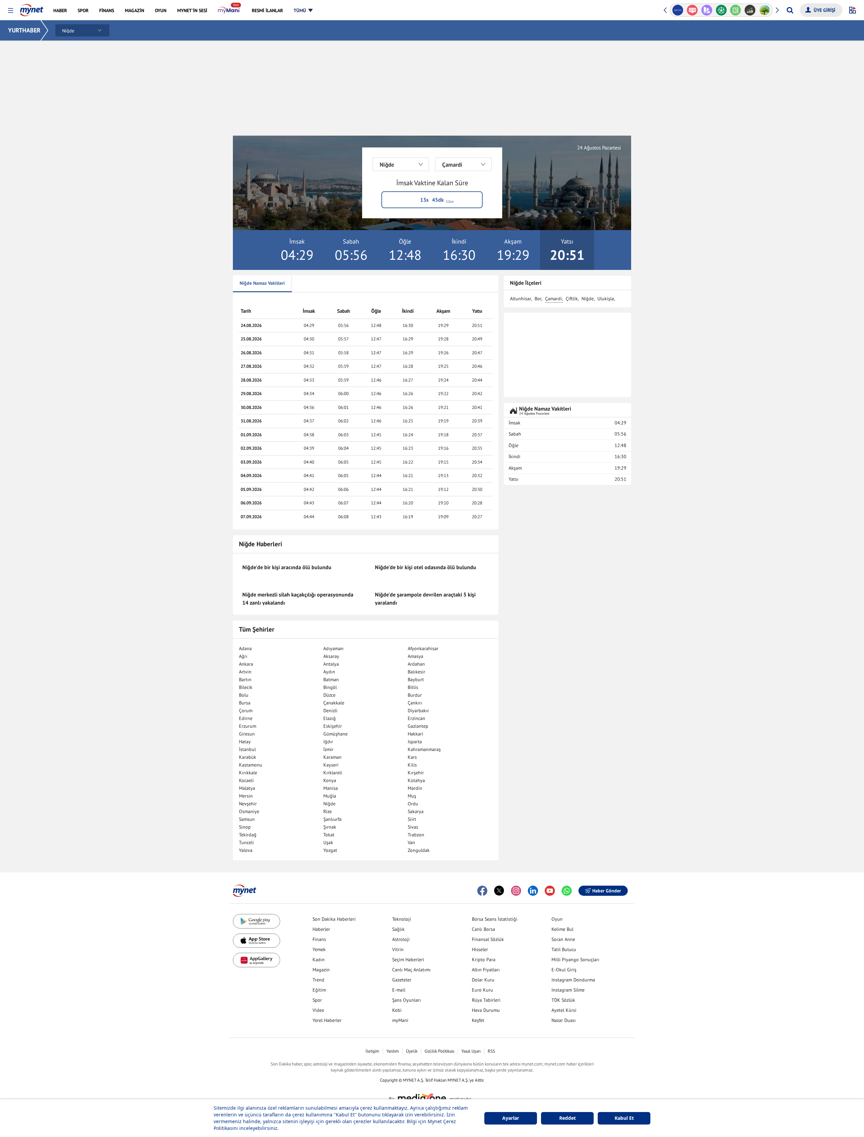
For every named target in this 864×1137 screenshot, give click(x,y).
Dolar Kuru (483, 980)
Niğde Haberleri (260, 544)
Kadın (319, 959)
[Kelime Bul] (735, 10)
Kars (412, 757)
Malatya (247, 788)
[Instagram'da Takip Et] (516, 891)
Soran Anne (563, 939)
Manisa (330, 788)
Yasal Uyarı (471, 1051)
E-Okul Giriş (563, 970)
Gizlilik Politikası (439, 1051)
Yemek (319, 949)
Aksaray (331, 656)
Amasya (415, 656)
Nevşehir (248, 804)
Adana (245, 648)
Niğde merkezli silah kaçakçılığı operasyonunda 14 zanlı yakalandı (297, 598)
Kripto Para (483, 959)
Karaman (332, 757)
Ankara (246, 664)
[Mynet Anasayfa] (31, 8)
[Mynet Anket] (692, 10)
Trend (318, 980)
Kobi (397, 1010)
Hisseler (480, 949)
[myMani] (229, 10)
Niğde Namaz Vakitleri (262, 283)
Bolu (243, 695)
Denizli (330, 711)
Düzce (329, 695)
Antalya (331, 664)
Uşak (328, 842)
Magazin (321, 970)
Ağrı (243, 656)
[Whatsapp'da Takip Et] (567, 891)
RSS (491, 1051)
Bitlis (413, 687)
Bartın (245, 679)
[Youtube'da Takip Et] (550, 891)
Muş (412, 796)
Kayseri (331, 765)
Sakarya (416, 811)
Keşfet (478, 1020)
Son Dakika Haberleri (334, 919)
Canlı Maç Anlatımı (411, 970)
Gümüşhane (335, 734)
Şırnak (329, 827)
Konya (329, 780)
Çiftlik (572, 299)
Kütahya (416, 780)
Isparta (415, 742)
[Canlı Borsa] (750, 10)
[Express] (678, 10)
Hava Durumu (486, 1010)
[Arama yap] (789, 10)
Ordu (413, 804)
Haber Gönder (606, 891)
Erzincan (416, 718)
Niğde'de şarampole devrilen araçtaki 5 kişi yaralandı (425, 598)
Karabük (247, 757)
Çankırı (415, 703)
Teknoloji (401, 919)
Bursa (244, 703)
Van (411, 842)
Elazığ (329, 718)
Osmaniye (249, 811)
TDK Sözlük (563, 1000)
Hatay (245, 742)
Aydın (329, 672)
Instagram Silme (568, 990)
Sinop (245, 827)
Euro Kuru (482, 990)
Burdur (415, 695)
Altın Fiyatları (486, 970)
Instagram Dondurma (573, 980)
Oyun (557, 919)
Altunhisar (520, 299)
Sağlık (398, 929)
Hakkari (415, 734)
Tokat (328, 835)
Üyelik (411, 1051)
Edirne (245, 718)
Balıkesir (416, 672)
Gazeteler (401, 980)
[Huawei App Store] (256, 960)
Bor (538, 299)
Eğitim (319, 990)
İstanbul (247, 749)
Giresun (247, 734)
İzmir (328, 749)
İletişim (372, 1051)
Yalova (245, 850)
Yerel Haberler (327, 1020)
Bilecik (245, 687)
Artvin (245, 672)
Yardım (392, 1051)
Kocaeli (246, 780)
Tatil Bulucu (563, 949)
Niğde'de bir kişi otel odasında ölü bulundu (425, 567)
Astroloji (401, 939)
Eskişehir (332, 726)
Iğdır (328, 742)
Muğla (329, 796)
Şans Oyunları (406, 1000)
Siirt (412, 819)
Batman (331, 679)
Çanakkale (333, 703)
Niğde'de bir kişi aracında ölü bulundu (286, 567)
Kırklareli (332, 773)
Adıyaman (333, 648)
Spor (317, 1000)
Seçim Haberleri (408, 959)
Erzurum (247, 726)
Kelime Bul (562, 929)
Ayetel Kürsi (563, 1010)
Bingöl (330, 687)
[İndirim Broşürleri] (706, 10)
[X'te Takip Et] (499, 891)
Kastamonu (250, 765)
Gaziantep (418, 726)
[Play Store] (256, 921)
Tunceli (246, 842)
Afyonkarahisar (423, 648)
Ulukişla (605, 299)
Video (318, 1010)
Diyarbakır (418, 711)
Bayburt (416, 679)
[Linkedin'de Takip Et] (533, 891)
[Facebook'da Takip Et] (482, 891)
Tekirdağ (247, 835)
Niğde (329, 804)
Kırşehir (416, 773)
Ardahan (416, 664)
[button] (10, 10)
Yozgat (330, 850)
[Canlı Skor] (721, 10)
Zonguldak (419, 850)
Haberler (321, 929)
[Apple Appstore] (256, 941)
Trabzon (416, 835)
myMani (400, 1020)
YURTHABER (24, 30)
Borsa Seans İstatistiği (494, 919)
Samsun (247, 819)
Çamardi (553, 299)
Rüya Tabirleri (486, 1000)
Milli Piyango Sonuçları (575, 959)
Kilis (412, 765)
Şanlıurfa (332, 819)
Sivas (413, 827)
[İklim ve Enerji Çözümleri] (764, 10)
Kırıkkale (248, 773)
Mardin (415, 788)
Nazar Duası (563, 1020)
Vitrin (398, 949)
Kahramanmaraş (424, 749)
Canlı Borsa (483, 929)
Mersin (246, 796)
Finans (319, 939)
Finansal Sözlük (488, 939)
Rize (327, 811)
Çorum (245, 711)
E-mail (398, 990)
